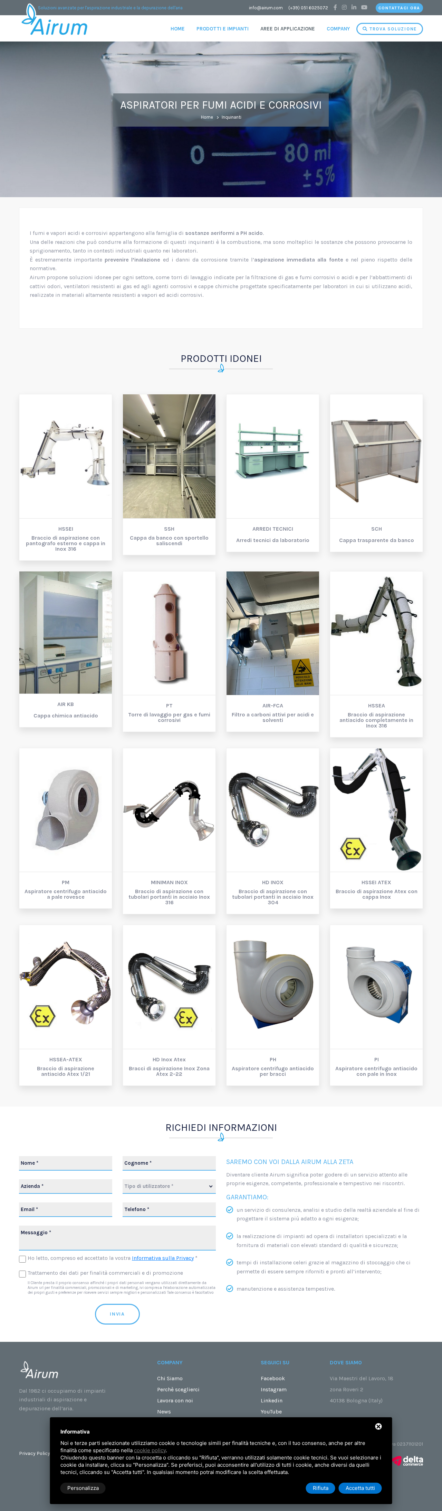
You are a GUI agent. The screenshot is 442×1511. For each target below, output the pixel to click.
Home (178, 29)
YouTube (271, 1411)
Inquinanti (231, 117)
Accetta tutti (360, 1488)
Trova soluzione (392, 28)
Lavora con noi (175, 1400)
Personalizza (83, 1488)
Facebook (273, 1378)
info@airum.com (266, 7)
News (164, 1411)
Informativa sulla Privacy (163, 1258)
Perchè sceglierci (178, 1389)
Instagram (274, 1389)
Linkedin (271, 1400)
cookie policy (150, 1450)
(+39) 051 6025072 (308, 7)
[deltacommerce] (407, 1460)
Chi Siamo (170, 1378)
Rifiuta (320, 1488)
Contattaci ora (399, 8)
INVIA (117, 1314)
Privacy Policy (34, 1453)
